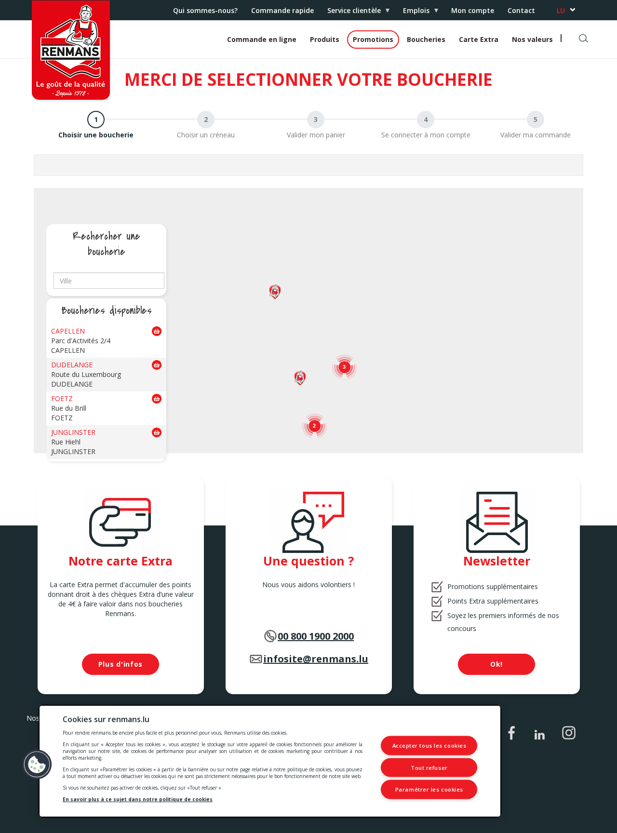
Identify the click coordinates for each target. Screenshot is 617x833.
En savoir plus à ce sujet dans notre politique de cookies (138, 799)
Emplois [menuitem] (412, 13)
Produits (324, 39)
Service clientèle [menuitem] (351, 13)
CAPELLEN (68, 331)
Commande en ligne (261, 39)
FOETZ (62, 398)
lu (561, 10)
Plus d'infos (120, 664)
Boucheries (426, 39)
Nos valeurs (532, 39)
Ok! (496, 664)
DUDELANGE (72, 364)
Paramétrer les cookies (429, 789)
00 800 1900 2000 (316, 636)
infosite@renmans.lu (315, 658)
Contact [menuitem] (521, 10)
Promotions (373, 39)
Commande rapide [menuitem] (282, 10)
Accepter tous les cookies (429, 745)
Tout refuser (429, 767)
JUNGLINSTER (73, 432)
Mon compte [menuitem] (472, 10)
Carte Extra (478, 39)
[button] (300, 378)
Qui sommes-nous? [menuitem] (205, 10)
